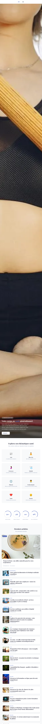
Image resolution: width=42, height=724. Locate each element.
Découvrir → (5, 433)
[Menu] (23, 2)
